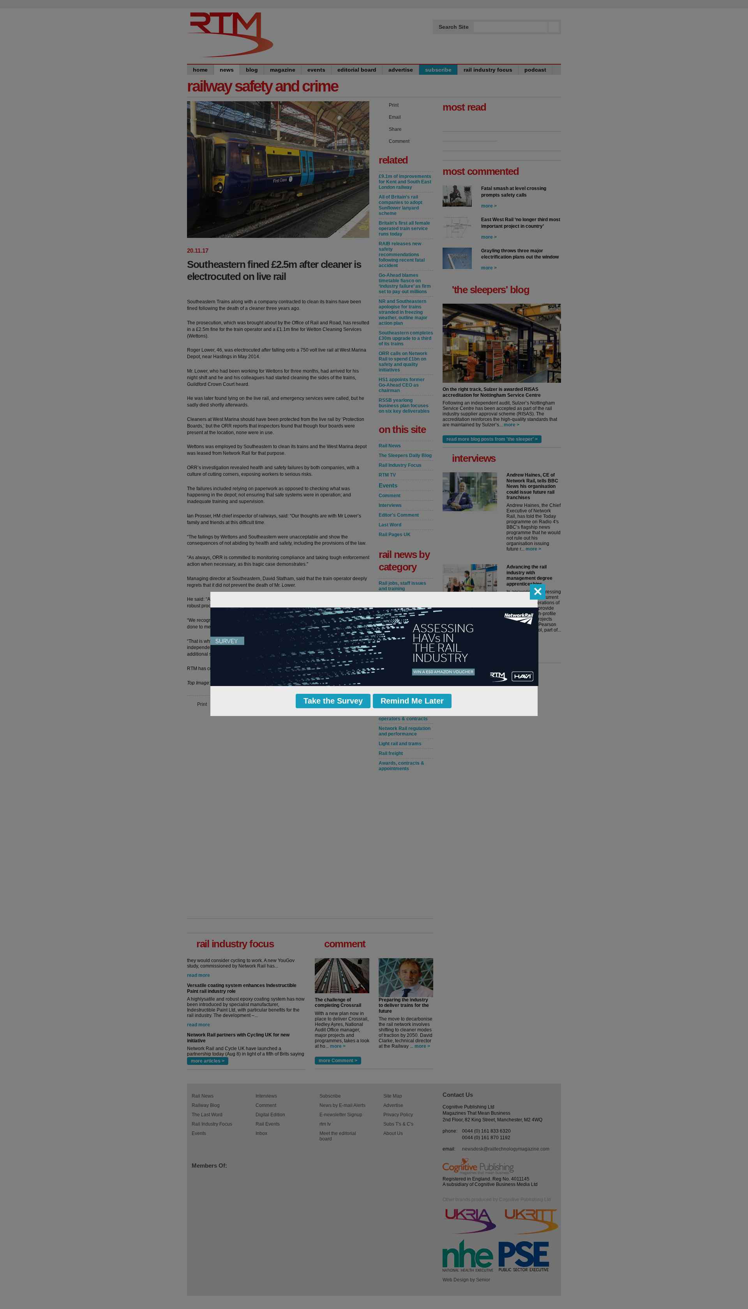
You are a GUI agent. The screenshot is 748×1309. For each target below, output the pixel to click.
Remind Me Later (412, 701)
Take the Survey (333, 701)
